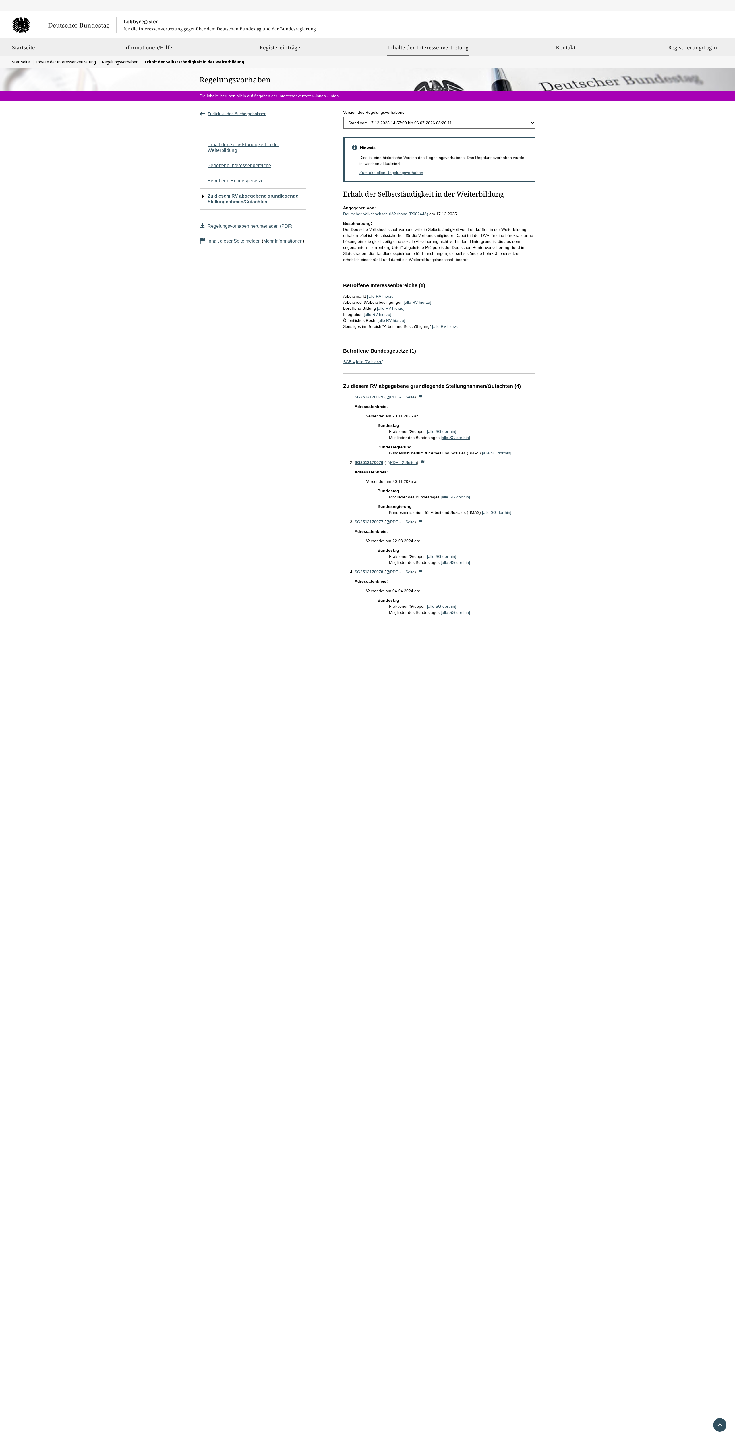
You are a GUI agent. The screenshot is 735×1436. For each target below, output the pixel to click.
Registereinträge (280, 47)
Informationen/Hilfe (147, 47)
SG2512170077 (369, 522)
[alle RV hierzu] (381, 296)
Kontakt (565, 47)
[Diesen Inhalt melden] (420, 397)
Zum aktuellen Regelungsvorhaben (391, 172)
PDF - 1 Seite (402, 397)
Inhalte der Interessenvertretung (428, 47)
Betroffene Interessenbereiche (239, 165)
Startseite (23, 47)
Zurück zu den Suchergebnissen (237, 113)
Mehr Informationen (283, 241)
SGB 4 (349, 361)
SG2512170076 (369, 462)
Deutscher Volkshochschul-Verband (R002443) (385, 214)
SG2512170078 (369, 572)
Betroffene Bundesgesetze (236, 180)
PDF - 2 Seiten (403, 462)
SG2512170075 (369, 397)
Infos (334, 96)
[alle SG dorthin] (441, 431)
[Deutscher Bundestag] (64, 25)
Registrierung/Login (692, 47)
